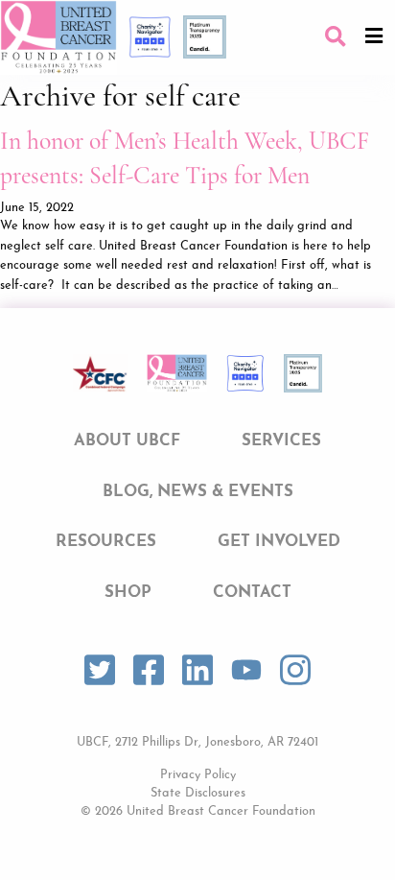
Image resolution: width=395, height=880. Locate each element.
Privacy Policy (198, 775)
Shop (128, 592)
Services (281, 441)
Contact (252, 592)
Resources (106, 542)
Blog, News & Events (198, 492)
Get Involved (279, 542)
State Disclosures (198, 793)
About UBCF (127, 441)
